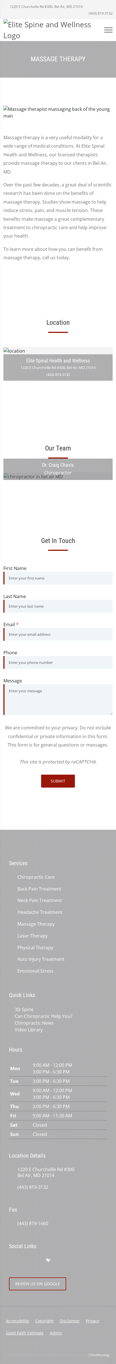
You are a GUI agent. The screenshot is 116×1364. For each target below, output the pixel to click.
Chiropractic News (34, 1023)
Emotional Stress (35, 971)
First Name (14, 568)
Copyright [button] (44, 1321)
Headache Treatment (40, 912)
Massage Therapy (36, 924)
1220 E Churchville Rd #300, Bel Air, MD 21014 (46, 6)
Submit (58, 781)
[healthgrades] (48, 1260)
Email (11, 624)
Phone (10, 653)
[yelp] (36, 1260)
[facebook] (24, 1260)
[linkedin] (60, 1260)
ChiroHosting (99, 1354)
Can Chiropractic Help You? (43, 1016)
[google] (12, 1260)
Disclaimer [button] (70, 1321)
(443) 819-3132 (100, 13)
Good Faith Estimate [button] (25, 1333)
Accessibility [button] (17, 1321)
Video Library (29, 1030)
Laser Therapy (32, 936)
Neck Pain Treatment (39, 900)
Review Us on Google (37, 1283)
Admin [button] (56, 1333)
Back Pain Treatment (39, 889)
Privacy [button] (92, 1321)
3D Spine (24, 1009)
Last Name (14, 596)
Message (12, 681)
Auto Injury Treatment (40, 959)
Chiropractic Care (36, 877)
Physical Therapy (35, 948)
